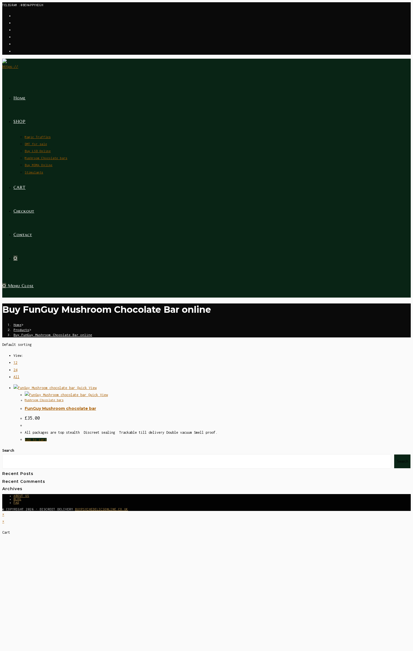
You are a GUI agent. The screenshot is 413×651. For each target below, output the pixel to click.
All (16, 377)
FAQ (16, 502)
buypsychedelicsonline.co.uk (101, 509)
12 (15, 362)
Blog (17, 499)
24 (15, 370)
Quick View (86, 388)
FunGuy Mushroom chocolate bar (60, 408)
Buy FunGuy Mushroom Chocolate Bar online (52, 335)
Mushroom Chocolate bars (44, 400)
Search (8, 450)
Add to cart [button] (36, 439)
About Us (21, 495)
